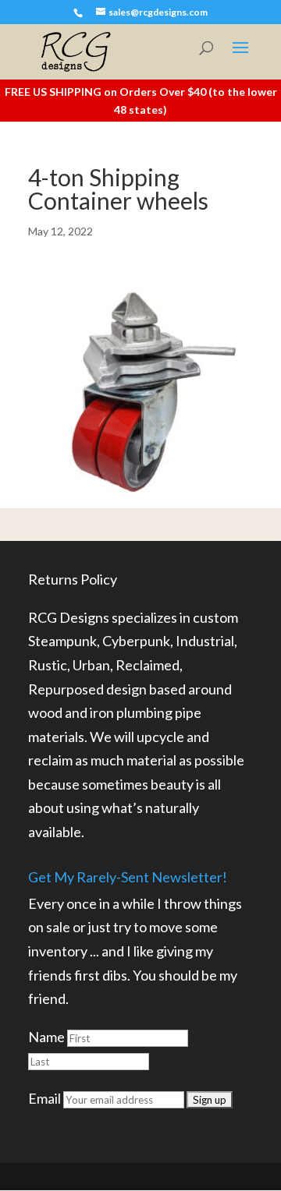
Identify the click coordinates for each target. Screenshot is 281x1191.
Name (46, 1036)
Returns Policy (72, 579)
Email (44, 1098)
